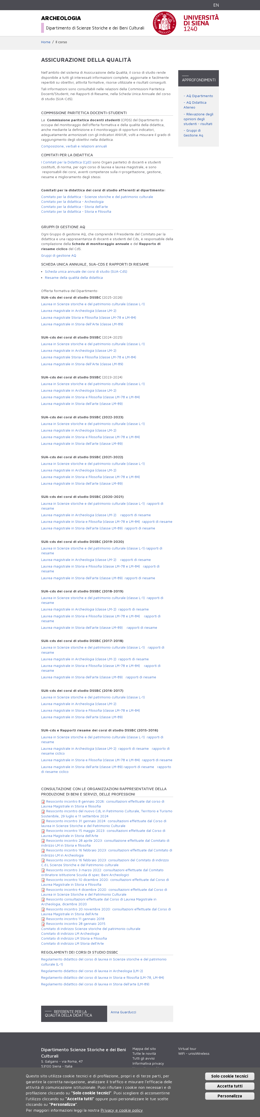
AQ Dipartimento (199, 96)
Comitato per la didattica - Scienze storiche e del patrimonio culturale (97, 197)
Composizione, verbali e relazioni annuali (74, 146)
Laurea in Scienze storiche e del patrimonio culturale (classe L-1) (93, 304)
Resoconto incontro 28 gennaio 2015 (75, 924)
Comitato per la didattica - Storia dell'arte (74, 207)
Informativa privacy (148, 1063)
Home (46, 42)
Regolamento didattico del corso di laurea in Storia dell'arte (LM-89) (95, 984)
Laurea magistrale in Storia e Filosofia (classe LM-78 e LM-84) (90, 477)
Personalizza (230, 1096)
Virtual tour (187, 1049)
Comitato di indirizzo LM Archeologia (70, 933)
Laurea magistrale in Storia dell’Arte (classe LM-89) (82, 324)
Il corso (61, 42)
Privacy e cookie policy (122, 1110)
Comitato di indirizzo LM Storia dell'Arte (72, 943)
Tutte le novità (144, 1053)
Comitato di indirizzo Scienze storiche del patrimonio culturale (90, 929)
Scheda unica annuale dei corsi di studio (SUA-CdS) (86, 271)
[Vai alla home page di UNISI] (186, 32)
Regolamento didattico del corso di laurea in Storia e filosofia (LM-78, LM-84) (102, 977)
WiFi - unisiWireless (193, 1053)
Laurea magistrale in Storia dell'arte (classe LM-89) (82, 483)
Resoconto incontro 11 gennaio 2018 (75, 919)
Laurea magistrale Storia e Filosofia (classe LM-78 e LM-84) (89, 317)
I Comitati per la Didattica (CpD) (66, 162)
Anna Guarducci (123, 1012)
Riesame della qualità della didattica (74, 278)
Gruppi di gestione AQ (58, 255)
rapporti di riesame (135, 515)
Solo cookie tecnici (229, 1076)
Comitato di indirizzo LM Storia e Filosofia (74, 938)
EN (216, 5)
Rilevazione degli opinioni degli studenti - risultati (198, 119)
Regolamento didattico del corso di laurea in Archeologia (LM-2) (92, 971)
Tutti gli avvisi (144, 1058)
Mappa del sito (144, 1049)
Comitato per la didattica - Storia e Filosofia (76, 211)
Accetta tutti (229, 1086)
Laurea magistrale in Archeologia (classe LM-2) (78, 311)
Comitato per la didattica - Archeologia (72, 202)
